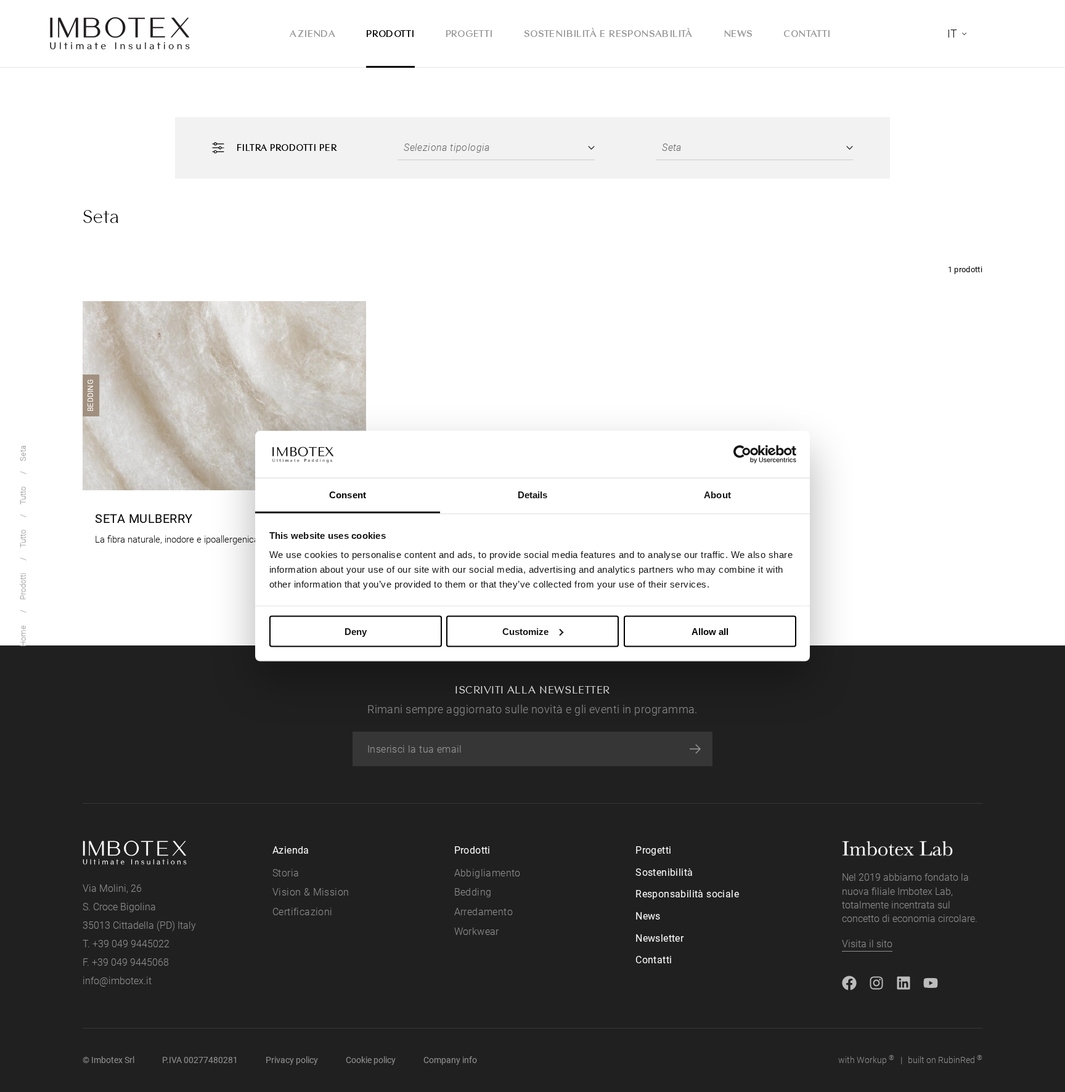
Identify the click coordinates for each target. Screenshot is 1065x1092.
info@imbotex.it (117, 981)
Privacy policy (292, 1060)
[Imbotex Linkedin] (903, 981)
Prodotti (390, 33)
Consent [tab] (347, 495)
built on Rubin (945, 1060)
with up (866, 1060)
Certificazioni (302, 912)
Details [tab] (533, 495)
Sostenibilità (664, 872)
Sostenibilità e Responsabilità (608, 33)
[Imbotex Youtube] (930, 981)
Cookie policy (371, 1060)
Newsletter (659, 938)
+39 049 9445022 (130, 944)
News (738, 33)
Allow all (710, 631)
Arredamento (483, 912)
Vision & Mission (310, 892)
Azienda (312, 33)
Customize (525, 631)
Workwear (476, 931)
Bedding (473, 892)
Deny (356, 631)
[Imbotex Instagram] (876, 981)
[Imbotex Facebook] (849, 981)
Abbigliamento (487, 873)
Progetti (469, 33)
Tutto (23, 539)
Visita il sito (867, 944)
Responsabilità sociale (687, 894)
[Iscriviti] (695, 749)
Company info (450, 1060)
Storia (285, 873)
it (952, 33)
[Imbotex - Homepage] (120, 34)
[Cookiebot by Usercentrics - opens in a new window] (742, 454)
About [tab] (717, 495)
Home (23, 636)
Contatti (806, 33)
